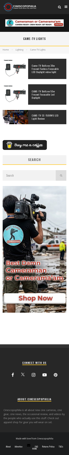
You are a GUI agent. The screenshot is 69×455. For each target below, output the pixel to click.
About (8, 446)
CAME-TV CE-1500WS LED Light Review (45, 116)
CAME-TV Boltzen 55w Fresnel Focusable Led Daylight (43, 94)
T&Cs (61, 446)
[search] (61, 175)
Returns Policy (48, 446)
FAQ (36, 446)
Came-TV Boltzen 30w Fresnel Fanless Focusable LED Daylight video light (45, 69)
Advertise (18, 446)
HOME (34, 449)
